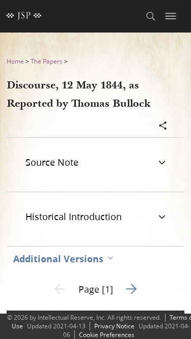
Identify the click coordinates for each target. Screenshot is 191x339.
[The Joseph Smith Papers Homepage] (24, 16)
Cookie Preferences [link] (106, 334)
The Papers (47, 61)
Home (15, 61)
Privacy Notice (114, 326)
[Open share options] (163, 126)
